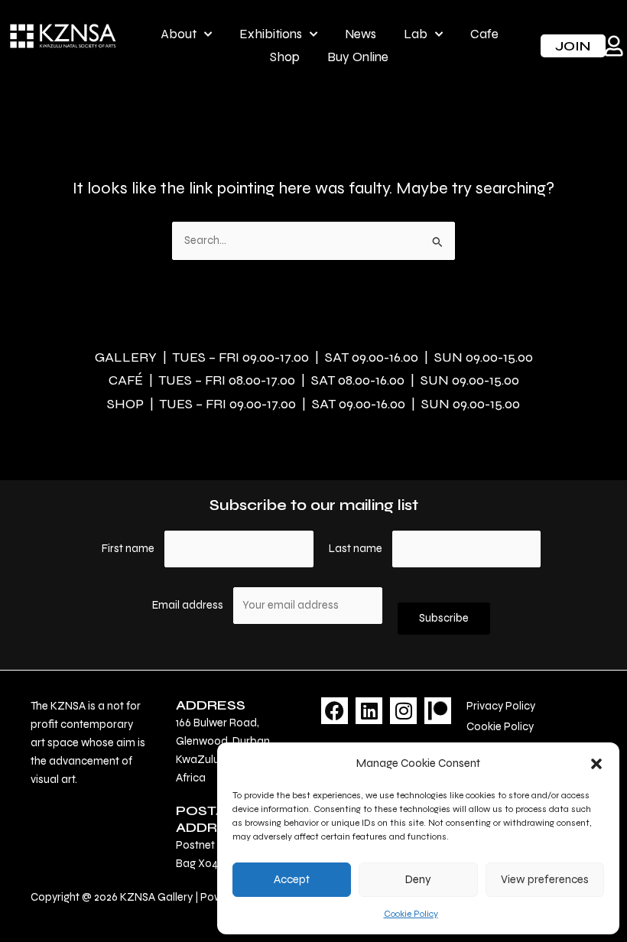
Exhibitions (270, 34)
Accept (292, 879)
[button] (596, 763)
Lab (415, 34)
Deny (418, 879)
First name (128, 548)
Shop (285, 57)
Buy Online (357, 57)
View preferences (545, 879)
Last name (355, 548)
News (360, 34)
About (179, 34)
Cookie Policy (411, 913)
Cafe (484, 34)
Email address (189, 605)
